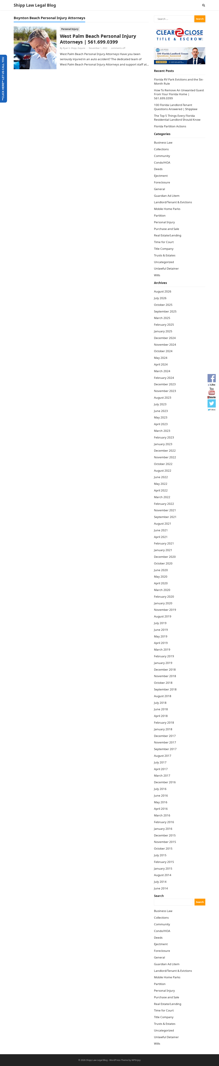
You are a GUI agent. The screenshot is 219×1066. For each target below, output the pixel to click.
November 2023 (165, 391)
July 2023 (160, 404)
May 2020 (160, 576)
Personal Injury (69, 29)
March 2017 (162, 775)
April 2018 (161, 716)
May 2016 (160, 802)
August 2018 (162, 696)
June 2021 (161, 530)
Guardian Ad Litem (166, 196)
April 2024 (161, 364)
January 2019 (163, 663)
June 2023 (161, 411)
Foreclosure (162, 182)
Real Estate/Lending (167, 235)
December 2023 (165, 384)
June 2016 (161, 795)
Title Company (163, 249)
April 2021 (161, 537)
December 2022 (165, 450)
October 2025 (163, 305)
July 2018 (160, 703)
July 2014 (160, 882)
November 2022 (165, 457)
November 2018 (165, 676)
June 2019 (161, 630)
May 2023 (160, 417)
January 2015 (163, 868)
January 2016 (163, 829)
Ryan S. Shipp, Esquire (74, 48)
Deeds (158, 169)
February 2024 (164, 378)
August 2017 (162, 756)
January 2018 (163, 729)
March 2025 (162, 318)
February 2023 (164, 437)
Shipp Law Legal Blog (35, 5)
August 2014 (162, 875)
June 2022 (161, 477)
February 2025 (164, 325)
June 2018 (161, 709)
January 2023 (163, 444)
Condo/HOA (162, 162)
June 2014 (161, 888)
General (159, 189)
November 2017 (165, 742)
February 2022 (164, 504)
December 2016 (165, 782)
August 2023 (162, 397)
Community (162, 156)
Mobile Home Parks (167, 209)
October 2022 (163, 464)
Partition (160, 215)
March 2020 (162, 590)
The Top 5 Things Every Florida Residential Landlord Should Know (177, 118)
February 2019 (164, 656)
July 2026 (160, 298)
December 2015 (165, 835)
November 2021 (165, 510)
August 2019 (162, 616)
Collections (161, 149)
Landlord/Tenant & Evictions (173, 202)
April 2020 (161, 583)
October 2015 (163, 848)
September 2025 (165, 311)
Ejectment (161, 176)
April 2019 (161, 643)
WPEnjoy (136, 1060)
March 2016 (162, 815)
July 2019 (160, 623)
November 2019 (165, 610)
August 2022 (162, 470)
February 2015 (164, 862)
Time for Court (164, 242)
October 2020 (163, 563)
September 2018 (165, 689)
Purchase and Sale (166, 229)
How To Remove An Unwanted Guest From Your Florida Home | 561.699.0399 (179, 94)
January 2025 (163, 331)
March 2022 (162, 497)
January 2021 (163, 550)
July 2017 (160, 762)
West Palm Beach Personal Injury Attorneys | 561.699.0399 (98, 39)
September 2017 (165, 749)
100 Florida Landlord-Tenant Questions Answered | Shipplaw (175, 107)
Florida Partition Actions (170, 126)
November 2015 (165, 842)
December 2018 (165, 669)
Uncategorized (164, 262)
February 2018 (164, 722)
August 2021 (162, 523)
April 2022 (161, 490)
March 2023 (162, 431)
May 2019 (160, 636)
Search (159, 896)
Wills (157, 275)
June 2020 (161, 570)
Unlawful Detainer (166, 268)
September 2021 (165, 517)
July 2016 (160, 789)
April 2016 (161, 809)
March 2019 (162, 649)
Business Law (163, 142)
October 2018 (163, 683)
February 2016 (164, 822)
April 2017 (161, 769)
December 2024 (165, 338)
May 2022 (160, 484)
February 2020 (164, 596)
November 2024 (165, 345)
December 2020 (165, 557)
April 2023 (161, 424)
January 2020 (163, 603)
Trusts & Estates (164, 255)
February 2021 (164, 543)
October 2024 (163, 351)
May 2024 (160, 358)
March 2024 (162, 371)
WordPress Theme (118, 1060)
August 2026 (162, 291)
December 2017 (165, 736)
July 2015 (160, 855)
